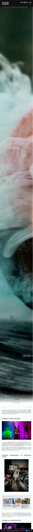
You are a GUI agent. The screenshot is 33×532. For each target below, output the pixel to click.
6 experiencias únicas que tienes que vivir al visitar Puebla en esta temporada (16, 506)
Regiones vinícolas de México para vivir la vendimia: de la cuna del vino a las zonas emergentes (25, 506)
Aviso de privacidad (30, 530)
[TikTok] (27, 2)
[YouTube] (30, 2)
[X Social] (29, 2)
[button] (30, 4)
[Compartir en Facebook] (30, 407)
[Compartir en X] (29, 407)
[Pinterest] (25, 2)
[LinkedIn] (24, 2)
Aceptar (27, 530)
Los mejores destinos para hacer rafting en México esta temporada (7, 505)
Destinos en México (15, 403)
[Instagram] (22, 2)
